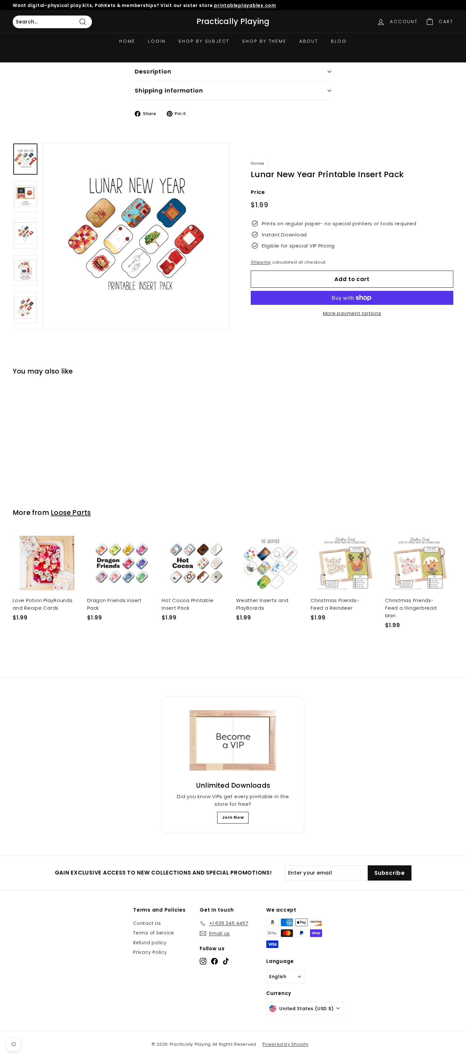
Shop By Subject (204, 41)
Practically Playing (233, 21)
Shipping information (169, 90)
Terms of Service (153, 933)
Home (127, 41)
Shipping (261, 262)
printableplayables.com (245, 5)
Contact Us (147, 923)
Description (153, 71)
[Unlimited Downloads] (233, 740)
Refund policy (150, 942)
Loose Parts (71, 512)
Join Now (233, 817)
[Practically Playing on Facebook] (214, 961)
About (308, 41)
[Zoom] (136, 236)
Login (157, 41)
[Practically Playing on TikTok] (226, 961)
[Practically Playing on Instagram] (203, 961)
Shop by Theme (264, 41)
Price (258, 192)
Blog (339, 41)
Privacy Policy (150, 952)
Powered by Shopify (285, 1044)
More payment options (352, 313)
